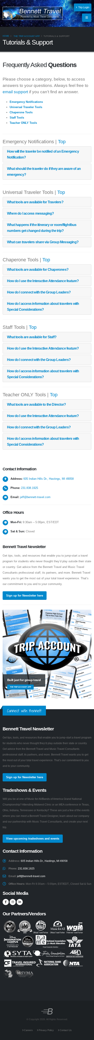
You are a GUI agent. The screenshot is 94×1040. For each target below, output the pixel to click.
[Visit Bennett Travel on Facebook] (6, 902)
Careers (28, 1030)
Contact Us (65, 1030)
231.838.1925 (29, 488)
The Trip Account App (27, 36)
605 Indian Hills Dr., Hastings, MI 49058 (48, 478)
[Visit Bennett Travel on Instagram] (13, 902)
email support (15, 92)
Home (6, 36)
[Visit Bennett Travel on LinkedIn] (20, 902)
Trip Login (83, 7)
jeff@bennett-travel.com (35, 497)
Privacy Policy (46, 1030)
